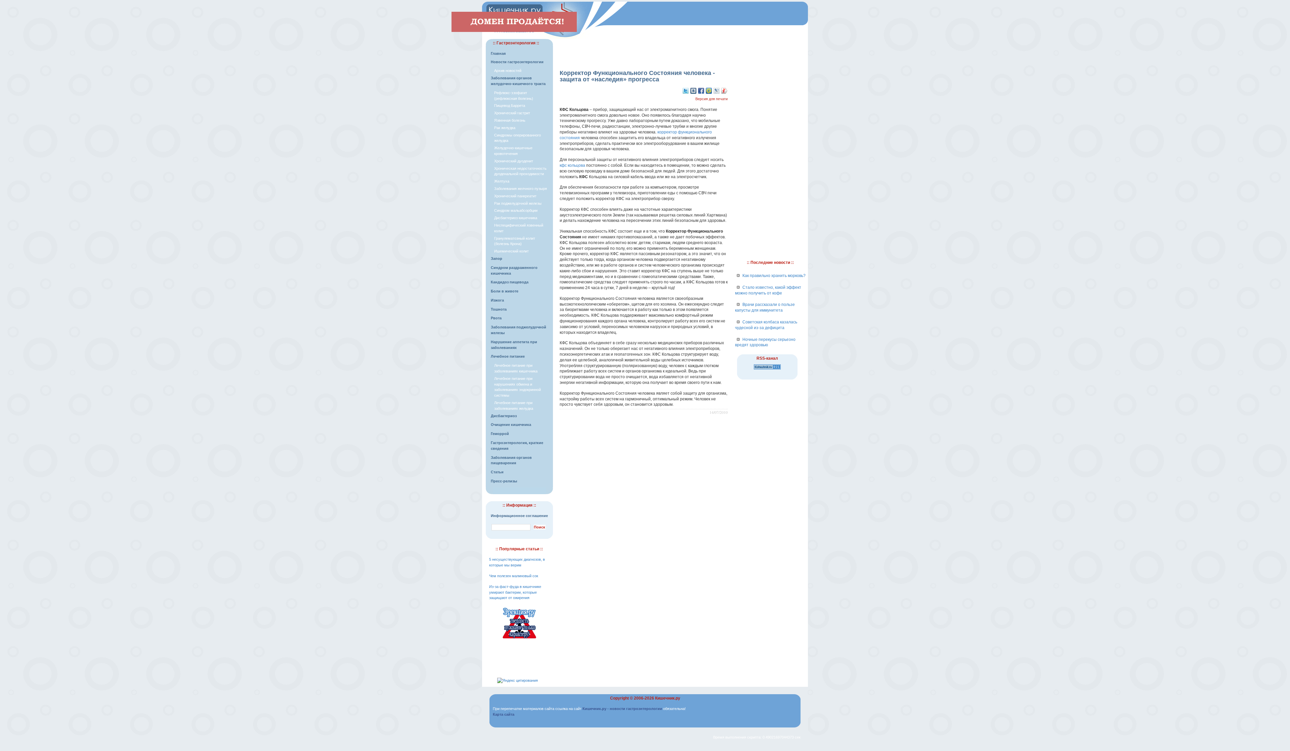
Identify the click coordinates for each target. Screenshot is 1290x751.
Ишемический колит (511, 251)
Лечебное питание (508, 356)
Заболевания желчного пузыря (520, 189)
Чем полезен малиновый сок (513, 576)
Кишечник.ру (667, 698)
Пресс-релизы (504, 481)
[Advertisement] (643, 49)
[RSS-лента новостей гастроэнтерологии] (767, 369)
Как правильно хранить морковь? (774, 275)
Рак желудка (504, 128)
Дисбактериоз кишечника (515, 218)
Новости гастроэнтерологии (517, 62)
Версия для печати (711, 99)
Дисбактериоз (504, 416)
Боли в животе (504, 291)
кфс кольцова (572, 165)
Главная (498, 53)
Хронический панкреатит (515, 196)
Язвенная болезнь (509, 120)
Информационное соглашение (519, 516)
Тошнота (499, 309)
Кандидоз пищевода (509, 282)
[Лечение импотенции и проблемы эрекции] (519, 639)
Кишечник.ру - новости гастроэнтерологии (622, 709)
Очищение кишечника (511, 425)
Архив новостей (507, 71)
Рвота (496, 318)
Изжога (497, 300)
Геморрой (500, 434)
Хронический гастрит (512, 113)
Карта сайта (503, 714)
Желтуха (501, 181)
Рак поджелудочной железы (518, 203)
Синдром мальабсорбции (516, 210)
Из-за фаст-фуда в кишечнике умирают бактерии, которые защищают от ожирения (515, 592)
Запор (496, 258)
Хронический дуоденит (513, 161)
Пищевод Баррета (509, 106)
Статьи (497, 472)
